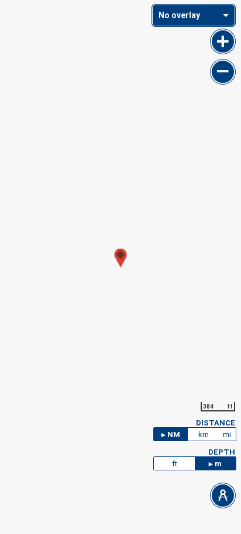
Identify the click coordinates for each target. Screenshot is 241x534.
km (203, 434)
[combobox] (193, 15)
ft (174, 463)
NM (173, 434)
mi (227, 434)
